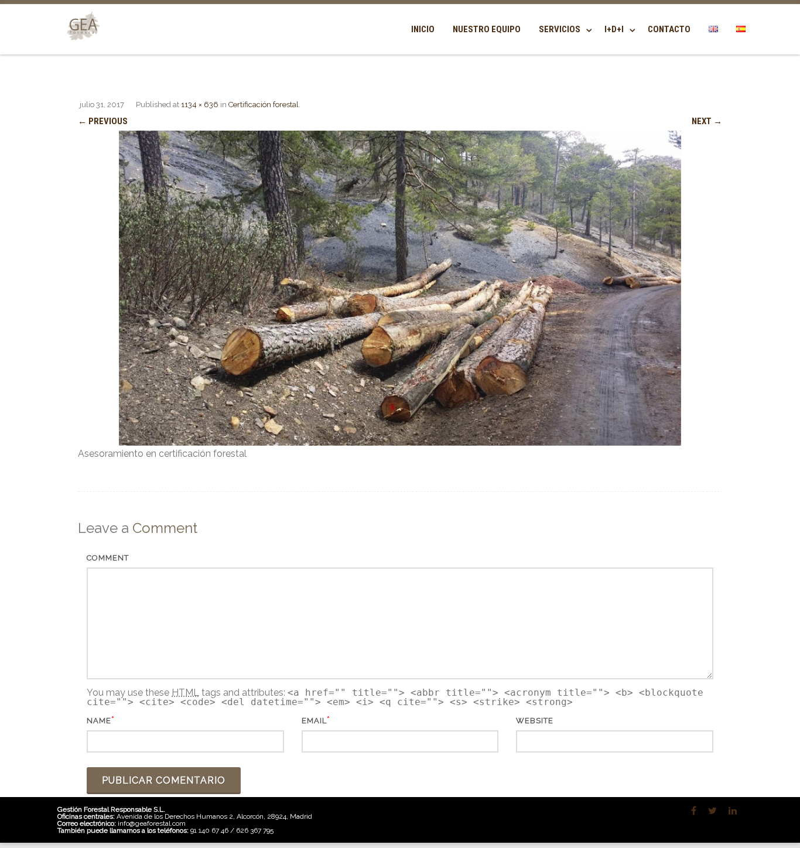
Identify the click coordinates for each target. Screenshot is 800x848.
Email (314, 720)
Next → (707, 121)
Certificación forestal (263, 104)
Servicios (559, 29)
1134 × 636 (199, 104)
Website (534, 720)
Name (99, 720)
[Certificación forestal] (400, 288)
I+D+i (614, 29)
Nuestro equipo (487, 29)
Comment (108, 558)
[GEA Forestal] (80, 47)
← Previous (103, 121)
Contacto (669, 29)
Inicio (423, 29)
